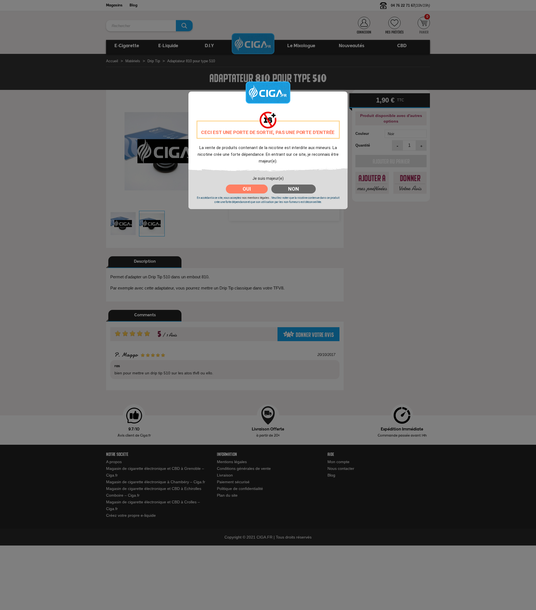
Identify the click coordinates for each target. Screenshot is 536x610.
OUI (247, 189)
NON (293, 189)
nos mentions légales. (256, 197)
